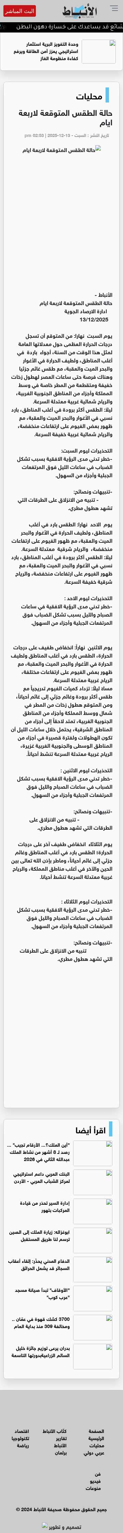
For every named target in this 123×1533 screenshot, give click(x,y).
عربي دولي (94, 1452)
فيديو (95, 1480)
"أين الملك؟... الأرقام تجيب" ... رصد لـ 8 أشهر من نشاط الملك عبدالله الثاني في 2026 (38, 1151)
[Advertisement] (61, 225)
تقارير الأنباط (60, 1441)
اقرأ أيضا (91, 1128)
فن (98, 1473)
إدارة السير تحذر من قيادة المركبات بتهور (45, 1206)
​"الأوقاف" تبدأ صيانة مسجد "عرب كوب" (42, 1293)
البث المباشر (19, 11)
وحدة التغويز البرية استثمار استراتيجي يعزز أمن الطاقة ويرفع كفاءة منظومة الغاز (46, 50)
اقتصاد (22, 1430)
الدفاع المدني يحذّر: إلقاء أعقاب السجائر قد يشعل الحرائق (39, 1264)
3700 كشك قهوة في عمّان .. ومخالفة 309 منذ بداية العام (41, 1322)
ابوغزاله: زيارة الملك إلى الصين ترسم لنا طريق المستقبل (39, 1235)
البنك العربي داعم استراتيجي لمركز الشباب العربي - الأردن (41, 1177)
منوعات (93, 1487)
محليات (89, 94)
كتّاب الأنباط (55, 1430)
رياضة (23, 1444)
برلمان (61, 1452)
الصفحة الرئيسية (96, 1434)
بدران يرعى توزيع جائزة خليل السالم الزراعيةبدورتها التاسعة (41, 1351)
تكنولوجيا (20, 1437)
